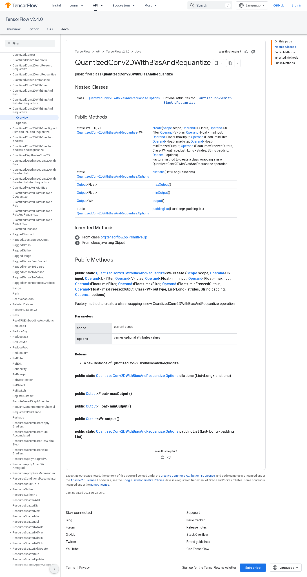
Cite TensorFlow (198, 549)
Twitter (71, 542)
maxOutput (161, 184)
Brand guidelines (198, 542)
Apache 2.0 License (83, 480)
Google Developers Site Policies (143, 480)
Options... (159, 155)
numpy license (99, 484)
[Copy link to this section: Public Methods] (111, 117)
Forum (70, 527)
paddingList (161, 209)
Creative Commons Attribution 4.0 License (188, 475)
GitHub (278, 5)
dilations (159, 172)
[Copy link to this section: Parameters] (97, 316)
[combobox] (209, 5)
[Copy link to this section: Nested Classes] (112, 87)
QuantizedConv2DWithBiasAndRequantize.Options (124, 98)
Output (82, 184)
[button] (29, 60)
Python (34, 29)
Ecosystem (121, 5)
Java (65, 29)
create (157, 128)
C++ (50, 29)
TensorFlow (82, 51)
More (149, 5)
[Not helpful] (253, 51)
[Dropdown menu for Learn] (83, 5)
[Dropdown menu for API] (103, 5)
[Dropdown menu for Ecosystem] (135, 5)
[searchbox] (30, 43)
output (157, 201)
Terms (70, 567)
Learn (73, 5)
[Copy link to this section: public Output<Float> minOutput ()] (136, 406)
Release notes (197, 527)
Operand (188, 128)
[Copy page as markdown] (230, 63)
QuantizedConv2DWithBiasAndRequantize (107, 132)
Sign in (296, 5)
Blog (69, 520)
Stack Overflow (197, 534)
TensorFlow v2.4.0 (24, 19)
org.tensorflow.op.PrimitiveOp (124, 237)
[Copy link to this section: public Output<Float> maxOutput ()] (137, 393)
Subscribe (253, 568)
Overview (12, 29)
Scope (167, 128)
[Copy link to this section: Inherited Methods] (117, 228)
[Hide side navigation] (54, 568)
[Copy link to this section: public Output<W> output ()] (124, 419)
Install (56, 5)
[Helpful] (246, 51)
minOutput (160, 192)
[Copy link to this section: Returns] (91, 354)
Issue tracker (196, 520)
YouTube (72, 549)
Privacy (84, 567)
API (95, 5)
